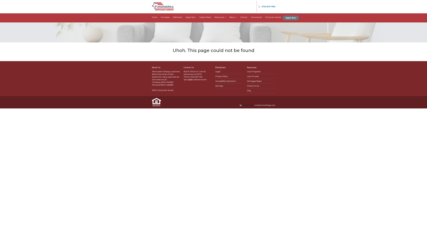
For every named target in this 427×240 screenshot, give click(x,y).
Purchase (165, 17)
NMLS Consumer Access (162, 90)
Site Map (219, 86)
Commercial (256, 17)
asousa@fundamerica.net (195, 80)
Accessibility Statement (225, 81)
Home (154, 17)
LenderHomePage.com (264, 105)
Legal (217, 72)
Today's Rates (205, 17)
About (232, 17)
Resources (219, 17)
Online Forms (253, 86)
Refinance (177, 17)
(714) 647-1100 (268, 7)
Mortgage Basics (254, 81)
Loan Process (253, 76)
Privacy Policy (221, 76)
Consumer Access (273, 17)
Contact (243, 17)
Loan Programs (254, 72)
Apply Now (190, 17)
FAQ (249, 91)
